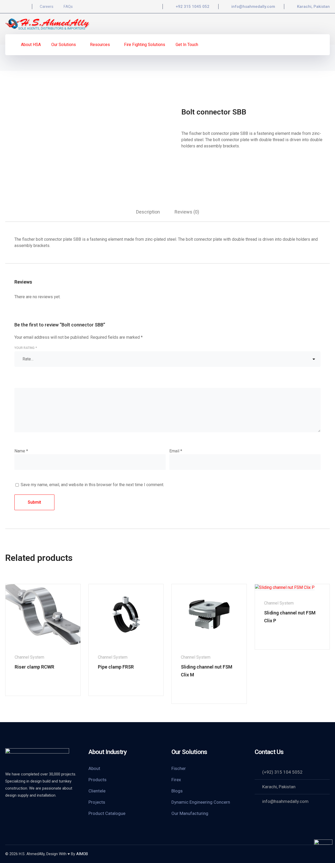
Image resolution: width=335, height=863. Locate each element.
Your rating (25, 348)
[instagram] (34, 809)
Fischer (178, 768)
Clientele (96, 790)
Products (97, 779)
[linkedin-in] (21, 809)
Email (175, 450)
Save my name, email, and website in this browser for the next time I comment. (92, 484)
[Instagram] (15, 6)
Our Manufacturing (189, 813)
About (94, 768)
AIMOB (82, 854)
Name (21, 450)
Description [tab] (148, 212)
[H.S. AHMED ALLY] (47, 23)
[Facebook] (6, 6)
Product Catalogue (106, 813)
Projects (96, 802)
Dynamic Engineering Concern (200, 802)
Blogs (177, 790)
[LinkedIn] (24, 6)
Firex (176, 779)
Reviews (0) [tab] (187, 212)
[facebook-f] (7, 809)
